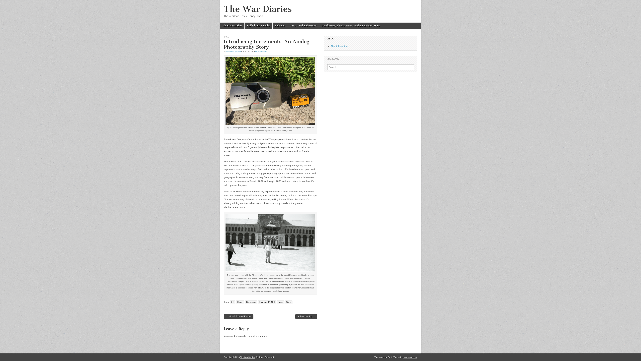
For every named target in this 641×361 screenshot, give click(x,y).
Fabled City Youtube (258, 25)
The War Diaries (258, 9)
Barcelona (251, 302)
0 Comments (261, 51)
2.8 (232, 302)
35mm (240, 302)
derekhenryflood (233, 51)
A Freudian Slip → (306, 316)
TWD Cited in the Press (303, 25)
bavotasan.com (410, 357)
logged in (242, 336)
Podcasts (280, 25)
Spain (280, 302)
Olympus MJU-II (267, 302)
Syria (226, 37)
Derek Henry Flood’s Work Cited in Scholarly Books (351, 25)
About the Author (232, 25)
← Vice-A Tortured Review (238, 316)
